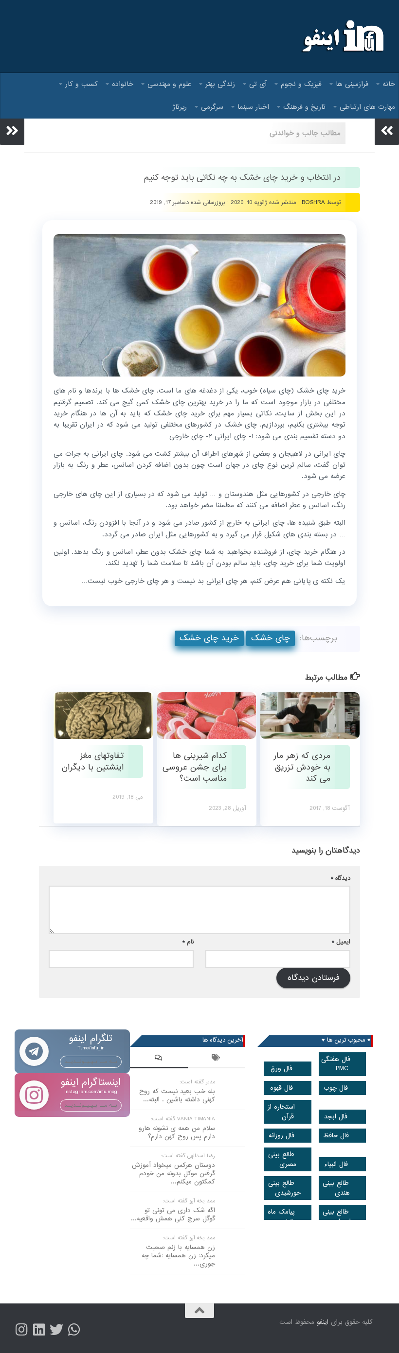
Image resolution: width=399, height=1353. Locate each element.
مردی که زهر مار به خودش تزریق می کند (301, 767)
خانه (388, 84)
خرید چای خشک (209, 638)
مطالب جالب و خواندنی (305, 133)
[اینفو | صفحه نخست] (341, 36)
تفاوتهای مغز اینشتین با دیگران (93, 761)
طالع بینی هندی (336, 1188)
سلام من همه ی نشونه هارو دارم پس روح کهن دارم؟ (177, 1132)
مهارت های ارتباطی (367, 107)
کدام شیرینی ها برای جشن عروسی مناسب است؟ (195, 767)
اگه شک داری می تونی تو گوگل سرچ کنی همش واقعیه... (173, 1214)
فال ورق (281, 1068)
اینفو (322, 1322)
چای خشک (270, 638)
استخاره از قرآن (281, 1111)
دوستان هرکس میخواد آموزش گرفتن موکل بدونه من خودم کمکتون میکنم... (173, 1173)
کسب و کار (81, 84)
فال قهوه (281, 1088)
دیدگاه (340, 878)
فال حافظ (336, 1135)
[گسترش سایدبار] (12, 130)
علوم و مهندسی (169, 84)
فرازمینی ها (352, 84)
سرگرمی (212, 107)
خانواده (122, 84)
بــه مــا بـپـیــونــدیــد (90, 1061)
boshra (313, 202)
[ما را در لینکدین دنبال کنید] (39, 1329)
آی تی (258, 84)
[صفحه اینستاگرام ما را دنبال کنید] (21, 1329)
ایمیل (341, 941)
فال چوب (336, 1088)
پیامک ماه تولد (281, 1216)
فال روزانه (281, 1135)
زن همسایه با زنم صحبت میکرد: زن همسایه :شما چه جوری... (178, 1255)
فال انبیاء (336, 1164)
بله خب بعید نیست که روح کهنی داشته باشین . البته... (177, 1095)
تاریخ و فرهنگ (304, 107)
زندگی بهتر (220, 84)
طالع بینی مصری (282, 1159)
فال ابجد (335, 1117)
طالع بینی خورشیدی (284, 1188)
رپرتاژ (180, 107)
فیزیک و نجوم (301, 84)
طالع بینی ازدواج (337, 1216)
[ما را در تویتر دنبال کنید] (56, 1329)
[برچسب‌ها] (217, 1059)
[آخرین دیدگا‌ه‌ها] (159, 1059)
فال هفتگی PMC (335, 1064)
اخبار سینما (253, 107)
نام (188, 941)
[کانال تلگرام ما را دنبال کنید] (74, 1329)
